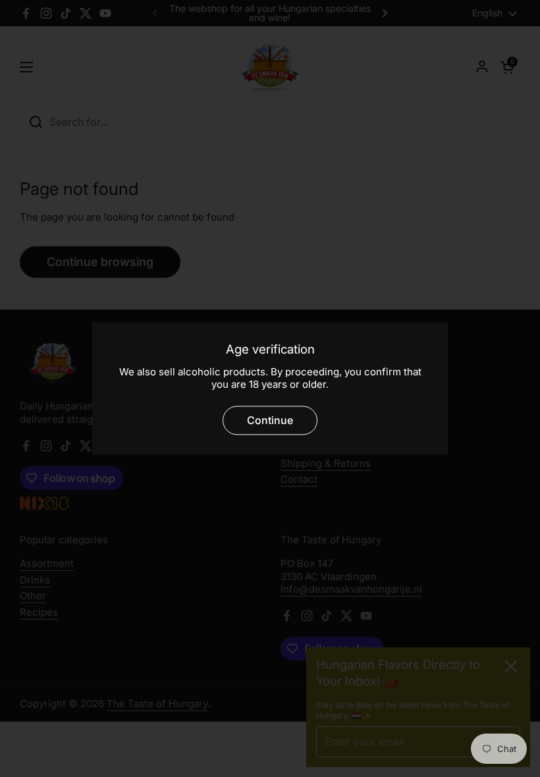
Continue (270, 420)
